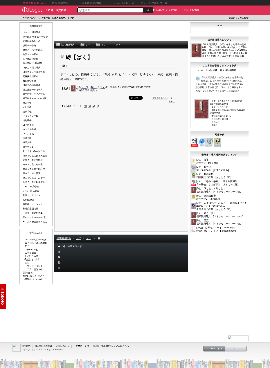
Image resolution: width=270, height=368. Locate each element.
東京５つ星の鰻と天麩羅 (35, 155)
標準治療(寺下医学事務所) (35, 36)
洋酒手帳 (27, 138)
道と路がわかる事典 (33, 89)
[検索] (148, 10)
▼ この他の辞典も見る (35, 222)
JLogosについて (31, 18)
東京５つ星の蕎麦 (31, 173)
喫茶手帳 (27, 111)
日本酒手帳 (28, 125)
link (225, 104)
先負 (27, 262)
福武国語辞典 (87, 90)
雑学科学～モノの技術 (34, 94)
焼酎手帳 (27, 120)
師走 (32, 243)
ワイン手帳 (28, 133)
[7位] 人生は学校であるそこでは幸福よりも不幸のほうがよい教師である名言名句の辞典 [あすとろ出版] (221, 206)
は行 (78, 238)
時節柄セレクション (33, 204)
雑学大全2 (28, 147)
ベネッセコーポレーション (90, 87)
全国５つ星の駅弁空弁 (34, 182)
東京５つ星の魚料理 (33, 164)
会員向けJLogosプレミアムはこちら (111, 346)
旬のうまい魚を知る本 (34, 151)
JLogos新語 (29, 200)
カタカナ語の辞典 (31, 67)
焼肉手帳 (27, 103)
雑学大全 (27, 142)
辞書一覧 (46, 18)
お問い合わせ (62, 346)
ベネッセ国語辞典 (31, 32)
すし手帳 (27, 107)
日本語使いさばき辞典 (34, 72)
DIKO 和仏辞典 (31, 191)
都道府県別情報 (30, 208)
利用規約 (26, 346)
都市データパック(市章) (34, 217)
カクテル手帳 (29, 129)
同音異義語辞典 (30, 76)
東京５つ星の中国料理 (34, 169)
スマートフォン (214, 348)
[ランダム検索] (191, 10)
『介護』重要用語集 (33, 213)
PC (236, 348)
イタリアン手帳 (30, 116)
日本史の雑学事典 (31, 85)
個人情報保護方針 (43, 346)
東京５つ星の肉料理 (33, 160)
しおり (171, 101)
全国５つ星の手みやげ (34, 177)
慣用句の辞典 (29, 45)
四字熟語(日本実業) (32, 63)
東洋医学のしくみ (31, 41)
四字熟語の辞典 (30, 58)
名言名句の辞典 (30, 54)
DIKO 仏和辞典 (31, 186)
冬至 (28, 259)
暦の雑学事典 (29, 81)
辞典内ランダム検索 (239, 18)
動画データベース (31, 195)
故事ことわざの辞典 (33, 50)
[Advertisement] (145, 18)
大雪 (28, 256)
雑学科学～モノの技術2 (34, 98)
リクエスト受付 (81, 346)
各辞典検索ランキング (63, 18)
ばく (88, 238)
